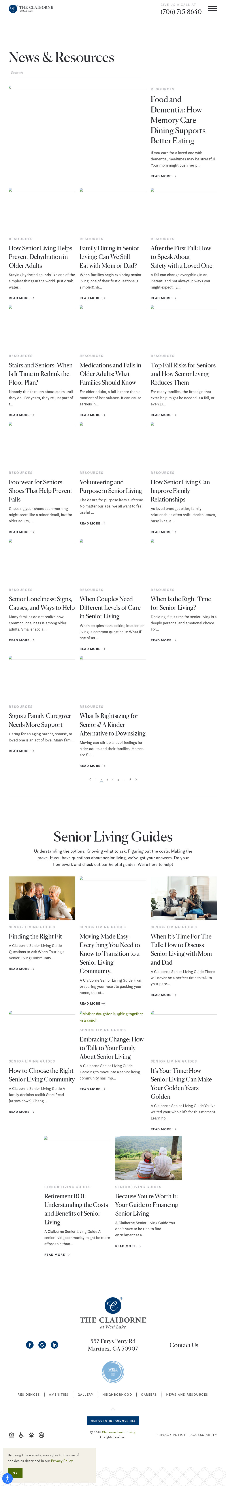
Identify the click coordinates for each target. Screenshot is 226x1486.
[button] (212, 9)
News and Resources (187, 1394)
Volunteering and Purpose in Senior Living (111, 486)
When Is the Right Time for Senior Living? (181, 603)
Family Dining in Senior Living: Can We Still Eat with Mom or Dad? (109, 256)
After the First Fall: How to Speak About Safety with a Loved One (181, 256)
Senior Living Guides (32, 927)
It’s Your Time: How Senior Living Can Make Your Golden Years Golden (181, 1083)
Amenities (59, 1394)
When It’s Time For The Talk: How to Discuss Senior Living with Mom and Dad (181, 948)
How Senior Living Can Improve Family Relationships (180, 490)
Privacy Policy (171, 1435)
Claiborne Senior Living (118, 1432)
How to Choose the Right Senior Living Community (42, 1074)
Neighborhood (117, 1394)
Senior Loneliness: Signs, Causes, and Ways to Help (42, 603)
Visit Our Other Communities (113, 1420)
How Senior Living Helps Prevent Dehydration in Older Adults (40, 256)
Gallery (86, 1394)
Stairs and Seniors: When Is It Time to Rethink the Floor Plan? (41, 373)
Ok (15, 1473)
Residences (29, 1394)
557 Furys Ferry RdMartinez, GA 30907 (113, 1344)
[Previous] (90, 779)
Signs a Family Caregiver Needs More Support (40, 719)
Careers (149, 1394)
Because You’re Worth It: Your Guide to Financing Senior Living (146, 1204)
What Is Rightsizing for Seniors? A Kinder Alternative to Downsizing (113, 724)
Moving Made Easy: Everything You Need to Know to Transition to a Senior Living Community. (110, 953)
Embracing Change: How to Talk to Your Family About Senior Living (112, 1047)
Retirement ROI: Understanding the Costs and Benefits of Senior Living (76, 1208)
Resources (21, 239)
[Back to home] (31, 9)
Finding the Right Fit (35, 935)
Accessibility (203, 1435)
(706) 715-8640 (181, 11)
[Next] (136, 779)
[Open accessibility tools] (7, 1478)
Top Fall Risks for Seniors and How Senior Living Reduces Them (183, 373)
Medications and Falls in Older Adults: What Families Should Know (110, 373)
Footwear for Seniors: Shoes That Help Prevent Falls (40, 490)
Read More (19, 298)
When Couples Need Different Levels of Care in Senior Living (110, 607)
